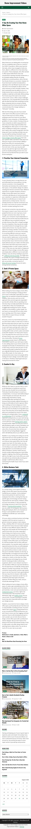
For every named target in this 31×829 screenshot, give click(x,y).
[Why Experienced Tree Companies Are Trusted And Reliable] (15, 710)
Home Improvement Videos (16, 2)
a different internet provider (11, 255)
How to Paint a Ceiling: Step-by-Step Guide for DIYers (14, 757)
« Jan (3, 804)
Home (4, 19)
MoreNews (23, 820)
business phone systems (14, 506)
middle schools (18, 595)
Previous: (15, 634)
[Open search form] (28, 7)
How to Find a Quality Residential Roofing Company (13, 696)
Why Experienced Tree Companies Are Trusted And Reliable (15, 722)
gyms (15, 609)
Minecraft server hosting (9, 263)
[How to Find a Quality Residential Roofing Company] (15, 684)
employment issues (7, 592)
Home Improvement (8, 28)
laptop (4, 296)
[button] (2, 7)
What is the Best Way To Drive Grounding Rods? (14, 671)
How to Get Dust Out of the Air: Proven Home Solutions (15, 765)
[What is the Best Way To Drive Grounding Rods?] (15, 660)
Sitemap (22, 826)
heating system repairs (21, 421)
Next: (14, 640)
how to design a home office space (11, 138)
